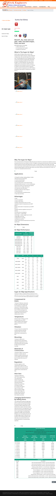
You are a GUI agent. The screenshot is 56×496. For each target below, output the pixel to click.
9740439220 (41, 0)
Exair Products (13, 6)
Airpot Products (20, 6)
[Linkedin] (6, 0)
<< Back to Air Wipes (6, 20)
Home (3, 6)
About (8, 6)
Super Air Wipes (5, 36)
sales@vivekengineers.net (48, 0)
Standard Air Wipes (5, 33)
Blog (49, 6)
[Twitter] (4, 0)
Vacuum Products (28, 6)
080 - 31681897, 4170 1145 (33, 0)
